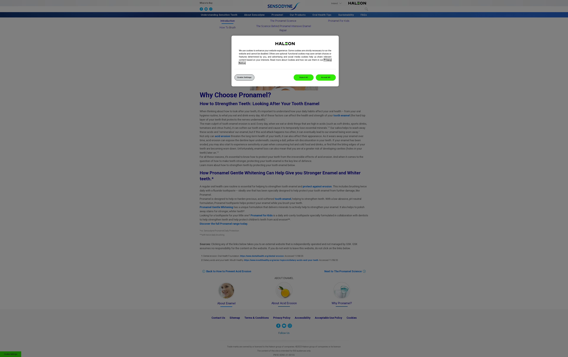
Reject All (303, 77)
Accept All (325, 77)
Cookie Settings (244, 77)
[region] (285, 61)
